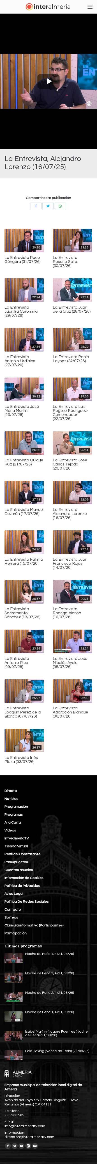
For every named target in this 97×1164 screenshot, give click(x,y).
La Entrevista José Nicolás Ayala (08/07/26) (70, 663)
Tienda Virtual (16, 846)
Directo (11, 791)
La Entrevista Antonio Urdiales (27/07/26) (20, 361)
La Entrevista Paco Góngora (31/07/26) (23, 260)
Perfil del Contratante (23, 854)
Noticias (11, 798)
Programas (14, 814)
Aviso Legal (14, 893)
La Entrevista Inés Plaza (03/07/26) (21, 760)
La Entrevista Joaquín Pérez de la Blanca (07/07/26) (23, 712)
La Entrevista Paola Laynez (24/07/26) (71, 359)
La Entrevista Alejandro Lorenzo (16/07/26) (70, 514)
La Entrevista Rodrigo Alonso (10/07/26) (67, 613)
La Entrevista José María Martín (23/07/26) (22, 411)
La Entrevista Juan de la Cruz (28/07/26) (72, 309)
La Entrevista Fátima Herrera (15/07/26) (24, 561)
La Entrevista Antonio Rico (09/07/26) (17, 663)
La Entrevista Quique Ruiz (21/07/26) (24, 462)
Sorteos (11, 917)
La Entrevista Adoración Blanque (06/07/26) (70, 712)
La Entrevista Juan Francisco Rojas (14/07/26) (70, 563)
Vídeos (10, 830)
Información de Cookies (24, 878)
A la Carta (13, 822)
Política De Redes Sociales (27, 901)
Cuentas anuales (19, 870)
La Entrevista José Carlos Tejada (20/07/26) (70, 464)
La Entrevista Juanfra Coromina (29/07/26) (21, 311)
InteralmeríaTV (17, 838)
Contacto (13, 909)
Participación (16, 933)
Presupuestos (16, 862)
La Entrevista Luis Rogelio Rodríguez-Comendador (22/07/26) (70, 413)
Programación (16, 806)
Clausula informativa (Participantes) (34, 925)
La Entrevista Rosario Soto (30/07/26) (65, 262)
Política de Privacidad (22, 886)
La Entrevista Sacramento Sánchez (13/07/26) (22, 613)
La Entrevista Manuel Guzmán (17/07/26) (24, 512)
